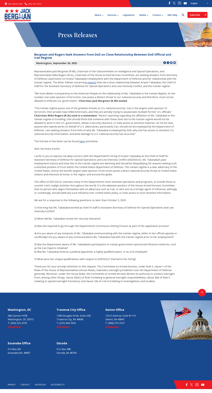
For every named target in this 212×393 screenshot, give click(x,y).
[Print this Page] (171, 63)
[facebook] (169, 4)
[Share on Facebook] (164, 63)
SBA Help (172, 14)
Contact (156, 14)
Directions (14, 326)
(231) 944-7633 (67, 323)
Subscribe (193, 15)
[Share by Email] (174, 63)
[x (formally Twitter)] (174, 3)
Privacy (12, 384)
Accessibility (58, 384)
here (82, 141)
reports (91, 82)
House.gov (40, 384)
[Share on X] (168, 63)
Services (111, 14)
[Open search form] (183, 15)
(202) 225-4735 (19, 323)
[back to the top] (202, 293)
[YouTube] (185, 3)
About (98, 14)
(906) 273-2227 (116, 323)
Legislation (129, 14)
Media (142, 14)
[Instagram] (179, 4)
